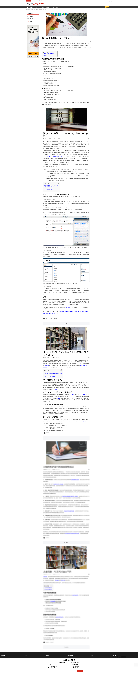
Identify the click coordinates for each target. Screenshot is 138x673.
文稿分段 (45, 104)
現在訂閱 (107, 7)
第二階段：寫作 (50, 188)
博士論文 (57, 580)
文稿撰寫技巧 (49, 104)
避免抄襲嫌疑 (55, 318)
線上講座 (57, 7)
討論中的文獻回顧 (48, 589)
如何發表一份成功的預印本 (50, 376)
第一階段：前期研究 (50, 186)
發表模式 (47, 365)
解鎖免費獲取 (79, 670)
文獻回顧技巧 (47, 642)
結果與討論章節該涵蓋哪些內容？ (49, 53)
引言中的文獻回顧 (48, 587)
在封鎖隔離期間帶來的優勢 (50, 374)
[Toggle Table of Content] (55, 52)
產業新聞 (52, 7)
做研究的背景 (75, 595)
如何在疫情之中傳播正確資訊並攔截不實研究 (53, 373)
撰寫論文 (31, 7)
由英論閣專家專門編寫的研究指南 (72, 533)
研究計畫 (63, 580)
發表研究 (36, 7)
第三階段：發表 (50, 189)
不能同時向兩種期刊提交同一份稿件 (70, 496)
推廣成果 (42, 7)
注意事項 (84, 421)
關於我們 (92, 655)
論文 (56, 389)
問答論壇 (31, 18)
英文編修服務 (70, 655)
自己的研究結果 (59, 617)
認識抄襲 (51, 318)
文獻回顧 (45, 576)
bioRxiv (73, 394)
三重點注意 (45, 55)
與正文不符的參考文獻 (69, 511)
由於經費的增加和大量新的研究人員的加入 (55, 156)
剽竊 (59, 398)
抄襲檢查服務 (68, 307)
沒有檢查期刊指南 (75, 479)
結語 (46, 190)
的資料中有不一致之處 (58, 484)
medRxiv (85, 394)
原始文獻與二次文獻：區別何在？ (37, 0)
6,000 (71, 385)
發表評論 (66, 323)
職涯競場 (47, 7)
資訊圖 (31, 21)
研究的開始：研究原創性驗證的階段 (52, 185)
